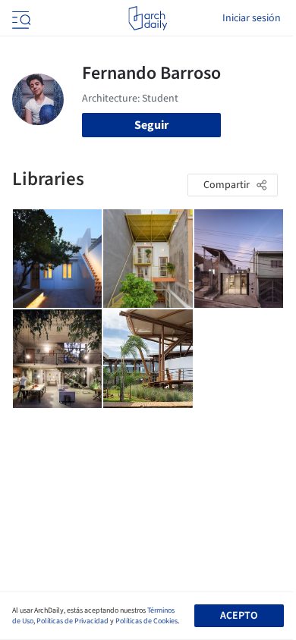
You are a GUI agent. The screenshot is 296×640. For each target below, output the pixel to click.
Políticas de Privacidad (72, 621)
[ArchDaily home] (147, 18)
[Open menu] (19, 18)
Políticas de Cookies (146, 621)
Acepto (238, 615)
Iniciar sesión (251, 18)
